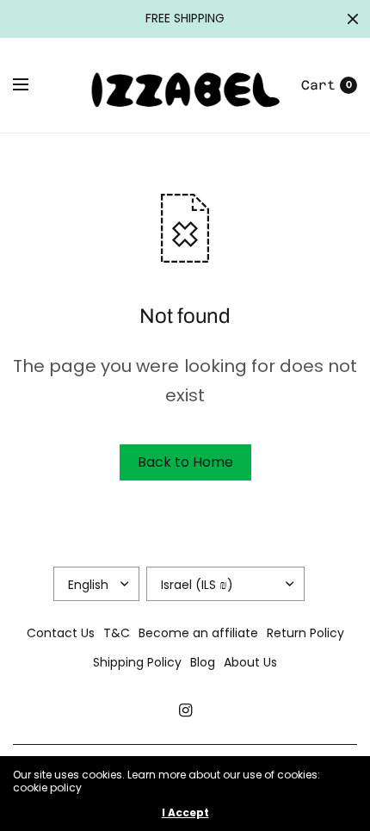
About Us (250, 662)
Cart (318, 85)
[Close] (353, 19)
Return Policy (305, 633)
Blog (202, 662)
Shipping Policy (137, 662)
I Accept (185, 813)
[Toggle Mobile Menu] (32, 85)
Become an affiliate (198, 633)
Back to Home (185, 462)
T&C (116, 633)
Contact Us (61, 633)
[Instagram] (185, 710)
